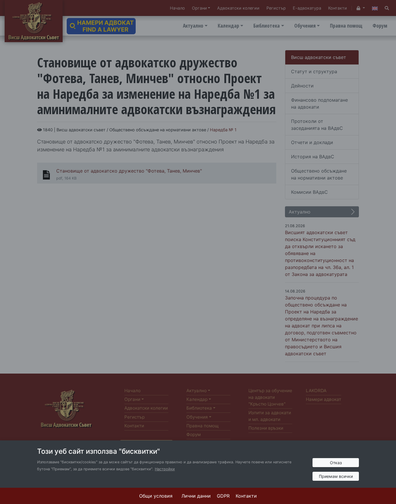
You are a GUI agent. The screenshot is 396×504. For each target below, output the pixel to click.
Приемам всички (336, 476)
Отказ (336, 462)
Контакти (246, 496)
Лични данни (196, 496)
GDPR (223, 496)
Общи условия (155, 496)
